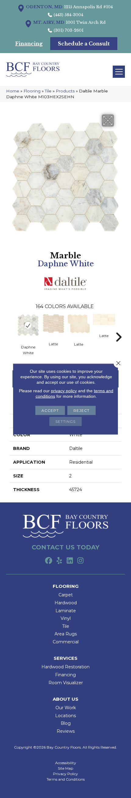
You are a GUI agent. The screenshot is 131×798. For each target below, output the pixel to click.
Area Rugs (66, 634)
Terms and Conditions (66, 779)
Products (65, 90)
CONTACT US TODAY (65, 547)
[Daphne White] (28, 325)
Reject (81, 410)
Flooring (32, 90)
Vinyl (66, 618)
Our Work (65, 707)
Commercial (66, 642)
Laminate (65, 610)
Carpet (65, 595)
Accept (50, 410)
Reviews (66, 731)
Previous (12, 328)
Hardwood (66, 603)
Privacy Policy (65, 774)
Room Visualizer (65, 682)
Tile (48, 90)
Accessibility (65, 763)
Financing (65, 675)
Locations (65, 715)
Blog (66, 723)
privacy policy (64, 390)
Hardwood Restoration (65, 667)
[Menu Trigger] (119, 72)
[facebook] (48, 561)
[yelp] (59, 561)
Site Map (65, 768)
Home (12, 90)
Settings (65, 421)
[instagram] (80, 561)
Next (118, 328)
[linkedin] (70, 561)
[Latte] (53, 323)
